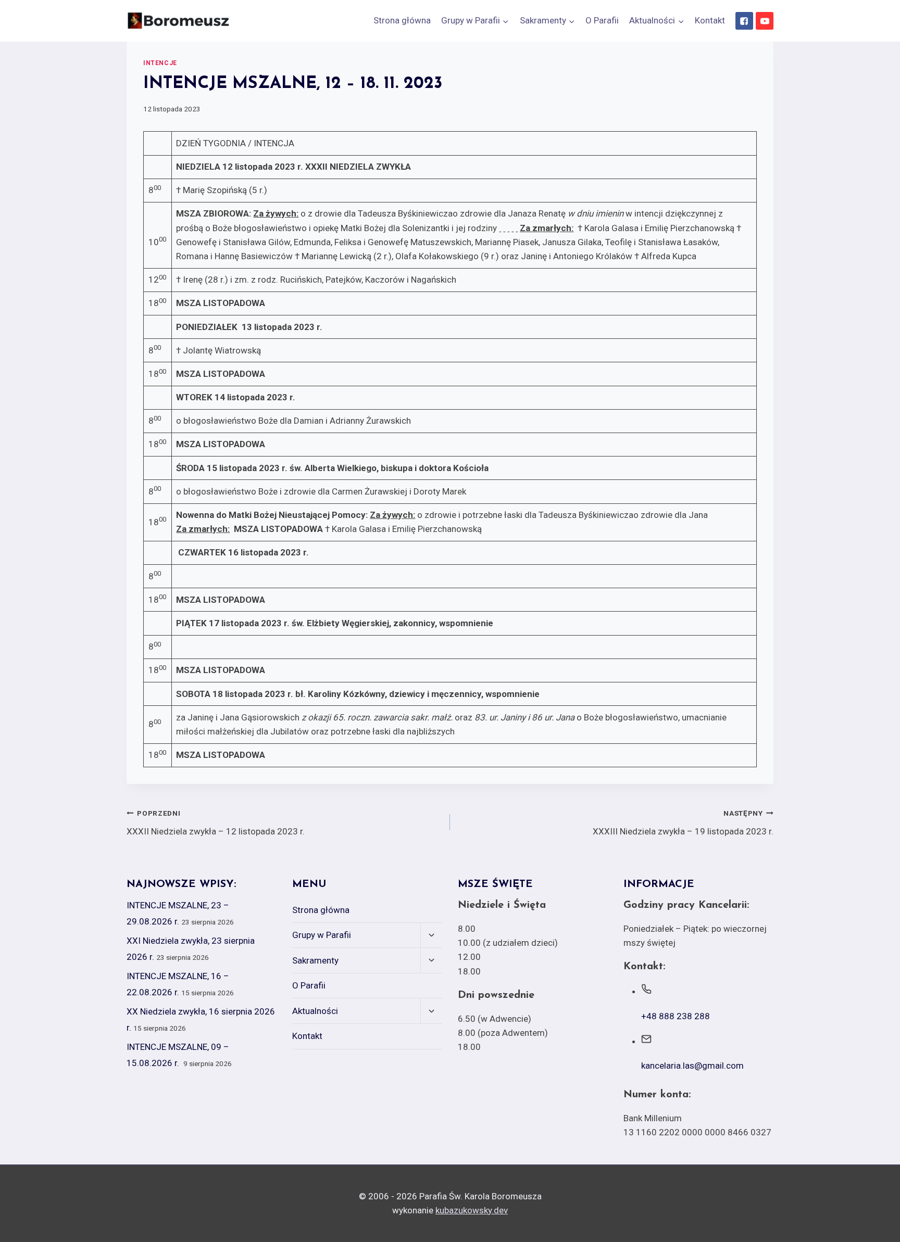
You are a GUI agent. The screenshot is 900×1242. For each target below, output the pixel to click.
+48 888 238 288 (675, 1016)
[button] (505, 20)
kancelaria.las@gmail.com (692, 1065)
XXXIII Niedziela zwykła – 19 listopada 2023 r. (683, 823)
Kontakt (710, 20)
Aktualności (315, 1011)
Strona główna (402, 20)
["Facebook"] (744, 21)
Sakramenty (315, 960)
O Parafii (602, 20)
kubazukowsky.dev (471, 1210)
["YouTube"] (764, 21)
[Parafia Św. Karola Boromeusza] (179, 20)
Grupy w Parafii (321, 935)
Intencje (160, 63)
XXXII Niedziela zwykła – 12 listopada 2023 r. (216, 823)
